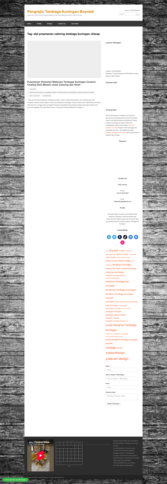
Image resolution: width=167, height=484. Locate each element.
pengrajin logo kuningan (116, 314)
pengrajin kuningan (113, 311)
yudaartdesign (47, 96)
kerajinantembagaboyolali (113, 278)
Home (29, 24)
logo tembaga (123, 305)
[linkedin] (132, 23)
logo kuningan (112, 305)
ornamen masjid (125, 308)
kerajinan (109, 265)
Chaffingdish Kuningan (50, 92)
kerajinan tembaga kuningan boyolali (119, 295)
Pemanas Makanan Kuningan (86, 92)
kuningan (110, 301)
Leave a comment (35, 96)
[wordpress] (138, 23)
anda (107, 251)
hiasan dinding (111, 257)
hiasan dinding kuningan (123, 257)
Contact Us (61, 24)
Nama (108, 366)
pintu (127, 321)
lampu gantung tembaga (129, 302)
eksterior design (122, 254)
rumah (108, 334)
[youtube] (135, 23)
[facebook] (129, 23)
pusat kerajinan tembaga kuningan (121, 327)
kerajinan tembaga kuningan (121, 289)
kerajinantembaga (129, 268)
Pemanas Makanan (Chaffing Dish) (67, 92)
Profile (39, 24)
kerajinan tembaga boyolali (115, 275)
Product (49, 24)
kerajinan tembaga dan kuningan (116, 132)
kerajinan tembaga (115, 272)
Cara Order (75, 24)
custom (122, 250)
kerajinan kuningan (121, 264)
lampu (117, 301)
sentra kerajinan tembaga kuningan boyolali (122, 341)
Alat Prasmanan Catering (36, 92)
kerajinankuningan (113, 268)
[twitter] (123, 23)
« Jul (68, 466)
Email (107, 383)
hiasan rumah (111, 260)
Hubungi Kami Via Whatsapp (15, 480)
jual (133, 261)
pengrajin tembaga (112, 318)
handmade (132, 254)
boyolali (113, 250)
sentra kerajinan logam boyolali (114, 336)
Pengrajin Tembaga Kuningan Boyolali (60, 11)
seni (112, 334)
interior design (124, 260)
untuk (119, 347)
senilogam (117, 334)
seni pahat (124, 334)
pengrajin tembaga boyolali (115, 321)
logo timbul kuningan (113, 308)
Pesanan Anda (111, 392)
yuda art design (117, 358)
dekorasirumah (110, 254)
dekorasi (129, 251)
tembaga (111, 347)
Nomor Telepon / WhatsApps (115, 375)
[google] (126, 23)
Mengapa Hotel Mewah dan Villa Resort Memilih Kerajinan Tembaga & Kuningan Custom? (125, 443)
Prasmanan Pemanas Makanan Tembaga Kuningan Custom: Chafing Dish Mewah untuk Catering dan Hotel (61, 83)
